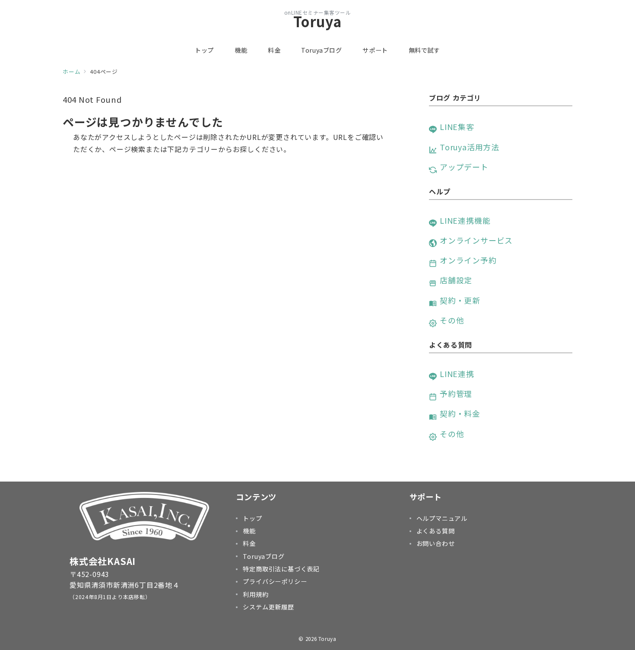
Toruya (317, 21)
